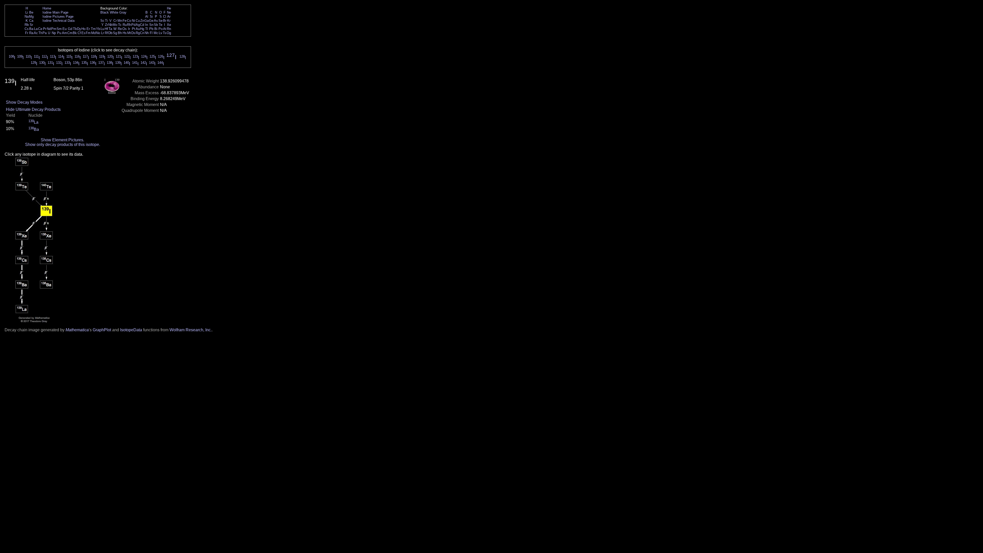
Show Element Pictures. (62, 140)
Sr (31, 25)
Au (138, 29)
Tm (93, 29)
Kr (168, 21)
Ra (31, 33)
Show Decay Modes (24, 102)
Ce (40, 29)
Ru (125, 25)
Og (169, 33)
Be (31, 12)
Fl (151, 33)
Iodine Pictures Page (57, 16)
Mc (156, 33)
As (156, 21)
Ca (31, 21)
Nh (147, 33)
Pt (133, 29)
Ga (146, 21)
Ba (31, 29)
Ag (138, 25)
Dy (79, 29)
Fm (88, 33)
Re (120, 29)
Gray (122, 12)
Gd (70, 29)
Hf (106, 29)
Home (46, 8)
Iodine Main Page (55, 12)
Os (124, 29)
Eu (64, 29)
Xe (169, 25)
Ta (110, 29)
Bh (120, 33)
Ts (164, 33)
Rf (106, 33)
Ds (133, 33)
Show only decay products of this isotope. (62, 144)
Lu (102, 29)
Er (88, 29)
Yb (98, 29)
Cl (164, 16)
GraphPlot (102, 330)
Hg (142, 29)
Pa (44, 33)
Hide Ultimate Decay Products (33, 109)
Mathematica (77, 330)
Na (27, 16)
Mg (31, 16)
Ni (133, 21)
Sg (115, 33)
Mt (129, 33)
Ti (106, 21)
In (146, 25)
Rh (129, 25)
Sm (59, 29)
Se (160, 21)
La (36, 29)
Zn (142, 21)
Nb (110, 25)
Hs (125, 33)
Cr (115, 21)
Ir (129, 29)
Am (64, 33)
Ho (83, 29)
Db (110, 33)
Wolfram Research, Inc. (190, 330)
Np (54, 33)
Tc (120, 25)
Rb (27, 25)
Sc (102, 21)
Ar (168, 16)
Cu (138, 21)
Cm (69, 33)
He (169, 8)
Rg (138, 33)
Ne (169, 12)
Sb (156, 25)
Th (40, 33)
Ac (36, 33)
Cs (27, 29)
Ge (151, 21)
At (164, 29)
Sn (151, 25)
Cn (142, 33)
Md (93, 33)
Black (104, 12)
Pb (151, 29)
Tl (146, 29)
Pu (59, 33)
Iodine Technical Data (58, 21)
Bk (75, 33)
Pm (53, 29)
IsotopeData (131, 330)
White (114, 12)
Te (160, 25)
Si (151, 16)
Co (129, 21)
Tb (75, 29)
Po (160, 29)
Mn (119, 21)
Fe (124, 21)
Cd (142, 25)
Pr (44, 29)
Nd (49, 29)
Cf (79, 33)
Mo (115, 25)
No (98, 33)
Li (26, 12)
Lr (102, 33)
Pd (133, 25)
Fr (26, 33)
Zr (106, 25)
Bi (155, 29)
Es (83, 33)
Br (164, 21)
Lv (160, 33)
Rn (169, 29)
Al (146, 16)
